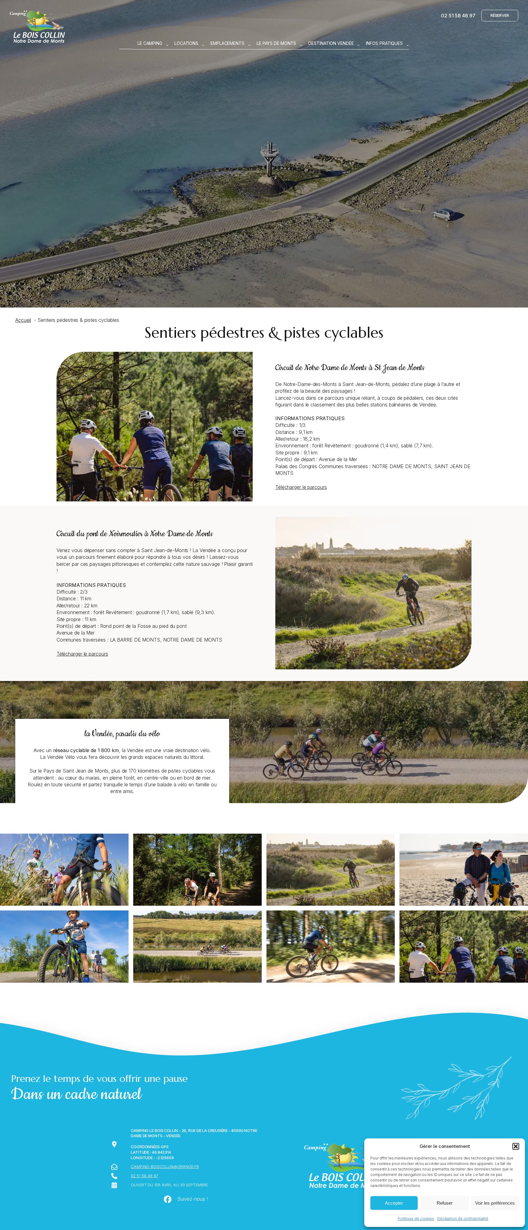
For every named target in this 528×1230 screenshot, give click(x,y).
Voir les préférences (495, 1203)
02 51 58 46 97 (458, 16)
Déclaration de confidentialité (462, 1218)
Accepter (394, 1203)
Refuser (445, 1203)
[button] (516, 1146)
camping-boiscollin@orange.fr (165, 1166)
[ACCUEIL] (125, 43)
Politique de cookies (416, 1218)
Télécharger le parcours (301, 487)
